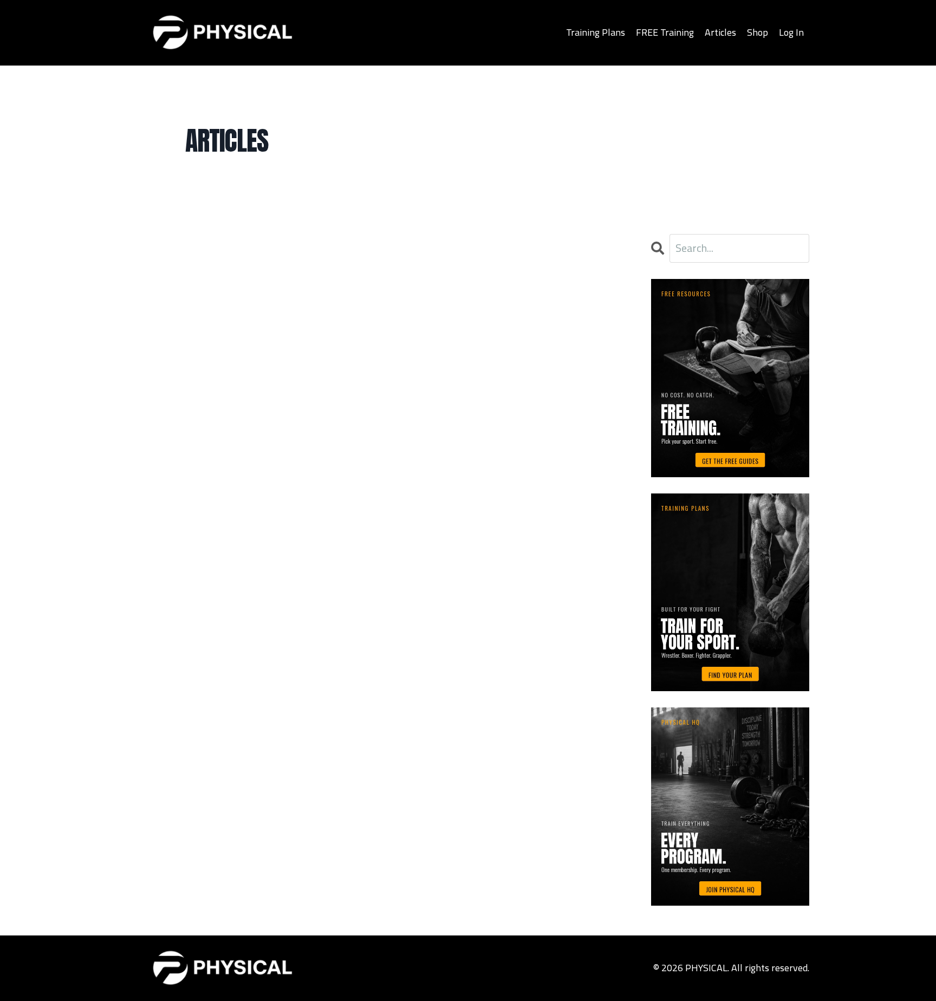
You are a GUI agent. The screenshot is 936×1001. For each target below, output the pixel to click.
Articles (720, 32)
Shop (757, 32)
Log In (791, 32)
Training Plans (595, 32)
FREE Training (665, 32)
